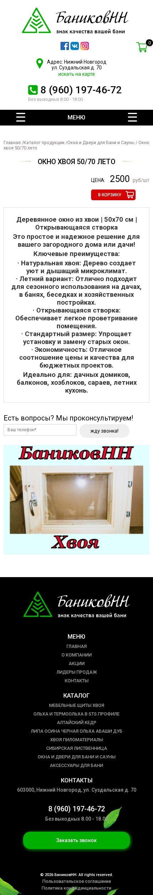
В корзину (109, 194)
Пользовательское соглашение (76, 881)
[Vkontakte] (75, 48)
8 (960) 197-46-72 (81, 90)
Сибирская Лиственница (76, 748)
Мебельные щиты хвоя (76, 705)
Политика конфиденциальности (76, 888)
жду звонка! (104, 431)
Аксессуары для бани (76, 765)
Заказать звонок (76, 840)
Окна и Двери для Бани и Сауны (100, 142)
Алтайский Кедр (76, 722)
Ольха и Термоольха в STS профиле (76, 714)
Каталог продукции (43, 142)
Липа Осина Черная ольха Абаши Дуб (76, 731)
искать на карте (76, 74)
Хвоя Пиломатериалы (76, 739)
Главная (12, 142)
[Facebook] (65, 48)
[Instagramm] (85, 48)
